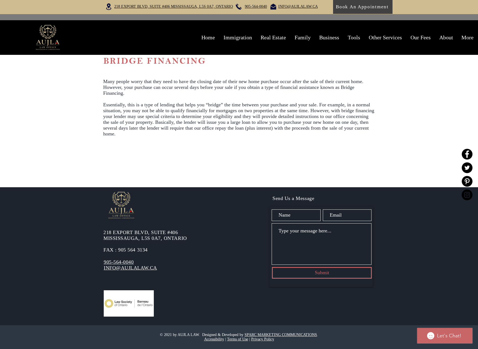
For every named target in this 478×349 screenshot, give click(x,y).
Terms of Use (237, 339)
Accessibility (214, 339)
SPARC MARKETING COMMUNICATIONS (281, 335)
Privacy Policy (262, 339)
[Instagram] (467, 194)
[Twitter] (467, 167)
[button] (237, 37)
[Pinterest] (467, 181)
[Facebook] (467, 154)
